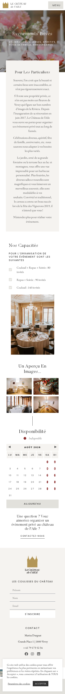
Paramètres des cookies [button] (19, 683)
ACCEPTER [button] (40, 683)
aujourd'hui (32, 503)
